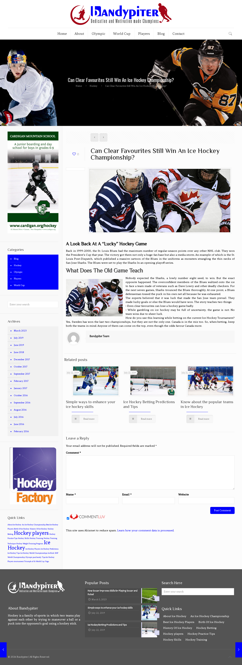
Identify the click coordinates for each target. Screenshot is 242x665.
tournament (19, 561)
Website (183, 494)
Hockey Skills (23, 538)
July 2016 (18, 417)
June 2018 (19, 352)
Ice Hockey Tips (14, 553)
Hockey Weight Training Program (29, 544)
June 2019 (19, 345)
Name (71, 494)
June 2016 (19, 424)
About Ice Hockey (14, 525)
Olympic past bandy (33, 557)
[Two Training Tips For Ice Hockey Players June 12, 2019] (238, 649)
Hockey (93, 86)
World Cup (19, 285)
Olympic (18, 272)
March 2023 (20, 330)
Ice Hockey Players (33, 549)
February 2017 (21, 381)
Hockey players (31, 533)
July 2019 (18, 338)
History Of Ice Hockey (38, 529)
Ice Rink (51, 553)
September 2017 (22, 374)
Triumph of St (29, 561)
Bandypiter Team (99, 336)
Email (127, 494)
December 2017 (22, 359)
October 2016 (21, 395)
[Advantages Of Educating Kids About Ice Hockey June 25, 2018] (3, 649)
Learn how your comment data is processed (145, 530)
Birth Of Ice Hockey (21, 529)
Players (17, 278)
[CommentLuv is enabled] (87, 519)
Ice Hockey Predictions (49, 549)
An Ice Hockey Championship (34, 525)
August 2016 (20, 410)
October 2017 (20, 366)
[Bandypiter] (120, 14)
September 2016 (22, 402)
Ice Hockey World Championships (33, 553)
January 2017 (20, 388)
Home (79, 86)
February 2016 (21, 431)
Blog (16, 258)
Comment (73, 452)
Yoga (47, 561)
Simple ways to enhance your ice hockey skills (91, 404)
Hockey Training (36, 538)
